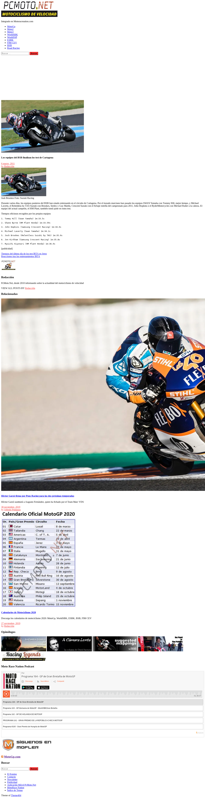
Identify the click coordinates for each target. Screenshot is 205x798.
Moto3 (10, 32)
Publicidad (12, 782)
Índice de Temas (15, 790)
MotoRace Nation (15, 787)
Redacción (9, 166)
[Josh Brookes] (23, 195)
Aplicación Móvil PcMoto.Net (21, 785)
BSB (9, 45)
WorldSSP (12, 37)
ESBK (10, 40)
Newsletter (12, 779)
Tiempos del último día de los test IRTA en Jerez (24, 253)
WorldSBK (12, 34)
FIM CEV (12, 42)
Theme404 (16, 795)
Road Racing (13, 48)
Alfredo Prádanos (12, 509)
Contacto (11, 777)
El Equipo (12, 774)
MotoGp (11, 26)
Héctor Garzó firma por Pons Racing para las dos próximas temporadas (37, 496)
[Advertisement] (102, 78)
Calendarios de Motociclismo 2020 (18, 612)
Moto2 (10, 29)
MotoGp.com (12, 756)
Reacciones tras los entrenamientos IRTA (20, 256)
